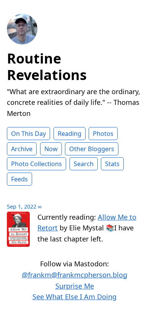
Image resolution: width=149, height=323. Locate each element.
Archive (21, 149)
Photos (103, 133)
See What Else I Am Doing (74, 296)
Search (84, 164)
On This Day (28, 133)
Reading (69, 133)
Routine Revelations (47, 66)
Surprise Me (74, 285)
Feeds (19, 179)
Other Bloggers (91, 149)
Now (51, 149)
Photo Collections (36, 164)
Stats (112, 164)
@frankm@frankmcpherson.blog (74, 274)
